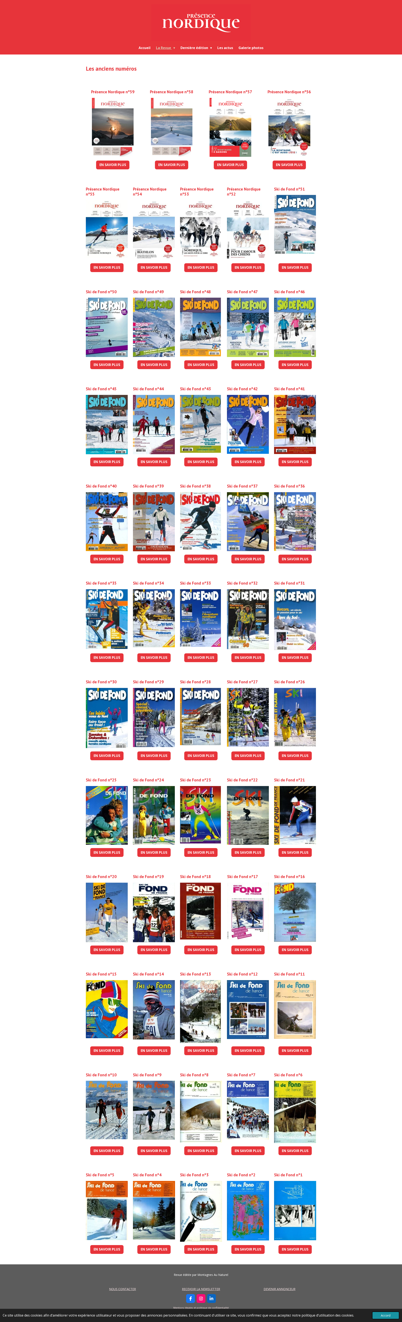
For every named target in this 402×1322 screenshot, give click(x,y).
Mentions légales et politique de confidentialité (201, 1307)
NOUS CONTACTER (122, 1289)
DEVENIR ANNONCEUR (279, 1289)
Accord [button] (385, 1315)
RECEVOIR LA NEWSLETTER (201, 1289)
